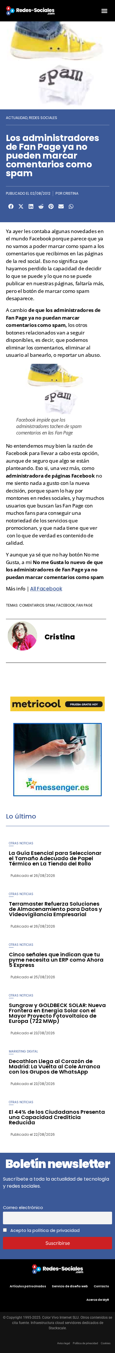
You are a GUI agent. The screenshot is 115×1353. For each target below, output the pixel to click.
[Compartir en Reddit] (41, 206)
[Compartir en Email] (61, 206)
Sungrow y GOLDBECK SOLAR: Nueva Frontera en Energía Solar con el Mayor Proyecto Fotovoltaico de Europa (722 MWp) (57, 1013)
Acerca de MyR (97, 1300)
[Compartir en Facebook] (11, 206)
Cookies (106, 1343)
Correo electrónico (23, 1208)
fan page (84, 605)
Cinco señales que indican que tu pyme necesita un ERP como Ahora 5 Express (56, 960)
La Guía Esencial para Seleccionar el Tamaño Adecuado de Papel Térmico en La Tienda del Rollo (55, 858)
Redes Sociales (43, 117)
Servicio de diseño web (70, 1286)
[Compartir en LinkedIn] (31, 206)
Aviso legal (63, 1343)
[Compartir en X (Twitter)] (21, 206)
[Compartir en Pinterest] (51, 206)
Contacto (101, 1286)
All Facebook (46, 588)
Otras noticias (21, 843)
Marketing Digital (23, 1051)
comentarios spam (37, 605)
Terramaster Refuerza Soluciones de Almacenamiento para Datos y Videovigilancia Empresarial (55, 909)
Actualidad (16, 117)
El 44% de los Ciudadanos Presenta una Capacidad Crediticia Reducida (57, 1117)
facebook (65, 605)
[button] (104, 11)
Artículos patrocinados (28, 1286)
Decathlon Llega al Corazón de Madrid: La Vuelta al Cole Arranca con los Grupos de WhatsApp (54, 1066)
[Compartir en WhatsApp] (71, 206)
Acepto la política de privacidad (44, 1230)
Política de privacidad (85, 1343)
